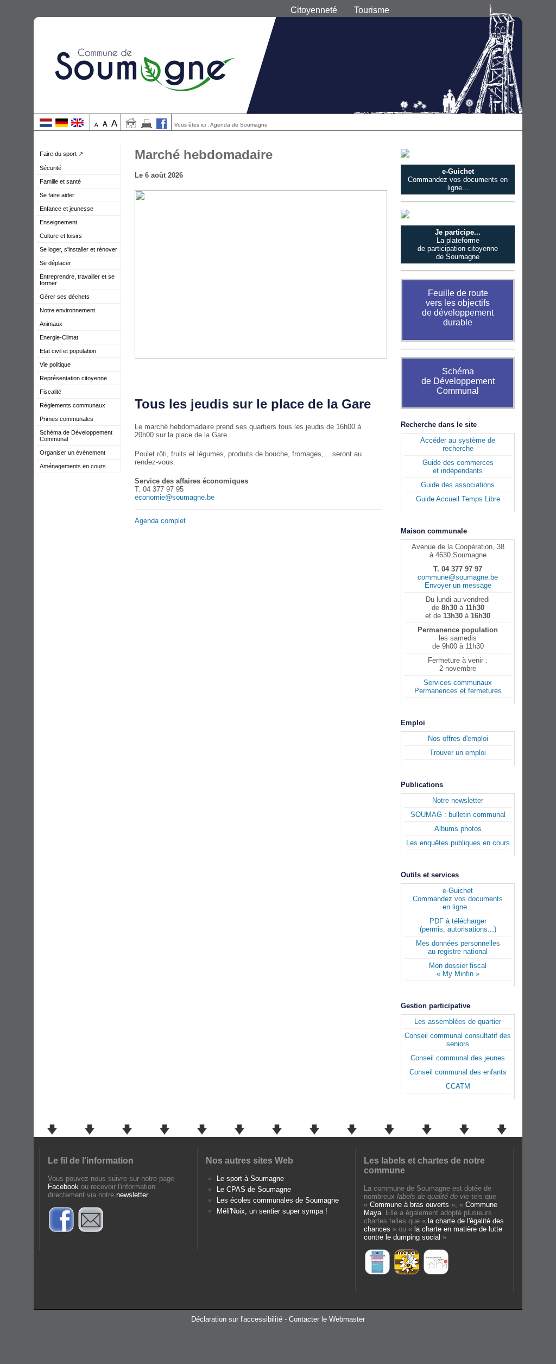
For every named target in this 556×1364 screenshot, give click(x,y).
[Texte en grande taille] (114, 125)
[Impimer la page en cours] (146, 126)
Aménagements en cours (73, 466)
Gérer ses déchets (65, 296)
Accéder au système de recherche (457, 444)
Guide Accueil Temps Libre (458, 499)
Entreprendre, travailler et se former (77, 279)
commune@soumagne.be (458, 577)
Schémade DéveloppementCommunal (458, 381)
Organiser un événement (72, 452)
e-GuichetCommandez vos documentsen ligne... (458, 899)
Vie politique (55, 364)
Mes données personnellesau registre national (458, 947)
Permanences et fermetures (458, 691)
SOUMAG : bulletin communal (458, 814)
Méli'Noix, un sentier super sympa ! (272, 1211)
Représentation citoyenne (73, 378)
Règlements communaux (72, 405)
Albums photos (458, 829)
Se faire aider (57, 195)
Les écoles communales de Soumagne (278, 1200)
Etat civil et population (68, 351)
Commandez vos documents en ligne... (458, 179)
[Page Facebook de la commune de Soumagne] (161, 126)
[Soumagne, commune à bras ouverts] (377, 1273)
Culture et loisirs (61, 235)
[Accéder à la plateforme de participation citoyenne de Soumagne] (458, 214)
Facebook (63, 1187)
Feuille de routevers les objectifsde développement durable (458, 307)
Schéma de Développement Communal (76, 435)
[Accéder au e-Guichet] (458, 153)
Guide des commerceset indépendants (458, 466)
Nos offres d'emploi (458, 738)
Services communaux (458, 682)
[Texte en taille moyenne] (105, 125)
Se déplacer (55, 263)
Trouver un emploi (457, 753)
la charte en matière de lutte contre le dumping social (433, 1233)
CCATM (458, 1086)
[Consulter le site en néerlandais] (46, 125)
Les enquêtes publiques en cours (458, 843)
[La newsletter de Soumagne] (90, 1231)
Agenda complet (160, 521)
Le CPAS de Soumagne (254, 1189)
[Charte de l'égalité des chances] (436, 1273)
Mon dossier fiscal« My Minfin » (457, 969)
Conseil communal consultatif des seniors (458, 1040)
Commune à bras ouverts (409, 1204)
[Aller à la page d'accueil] (131, 126)
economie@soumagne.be (174, 497)
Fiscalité (50, 391)
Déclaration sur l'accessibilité (236, 1319)
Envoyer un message (458, 585)
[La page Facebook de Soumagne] (61, 1231)
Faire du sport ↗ (61, 153)
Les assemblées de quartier (457, 1021)
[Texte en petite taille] (96, 125)
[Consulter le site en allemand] (61, 125)
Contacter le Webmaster (327, 1319)
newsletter (132, 1195)
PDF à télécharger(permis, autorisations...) (458, 925)
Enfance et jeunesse (66, 208)
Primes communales (66, 419)
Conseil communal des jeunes (457, 1058)
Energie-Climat (59, 337)
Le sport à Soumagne (250, 1178)
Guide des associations (458, 485)
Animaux (51, 323)
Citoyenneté (313, 10)
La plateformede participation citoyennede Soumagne (458, 244)
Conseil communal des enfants (458, 1072)
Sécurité (50, 168)
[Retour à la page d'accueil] (278, 57)
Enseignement (58, 222)
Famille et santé (60, 181)
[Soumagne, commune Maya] (406, 1273)
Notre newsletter (457, 800)
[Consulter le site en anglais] (77, 125)
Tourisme (371, 10)
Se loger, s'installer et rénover (78, 249)
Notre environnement (67, 310)
